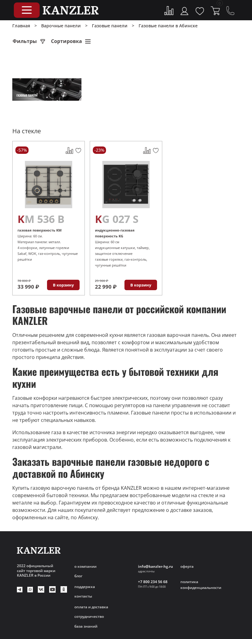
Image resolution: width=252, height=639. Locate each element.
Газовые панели (110, 26)
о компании (85, 566)
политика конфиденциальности (200, 584)
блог (78, 576)
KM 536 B (41, 219)
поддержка (84, 586)
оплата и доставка (91, 607)
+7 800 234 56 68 (152, 581)
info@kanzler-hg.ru (155, 566)
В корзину (63, 285)
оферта (187, 566)
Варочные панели (61, 26)
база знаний (85, 626)
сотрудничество (89, 616)
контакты (83, 596)
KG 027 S (117, 219)
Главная (21, 26)
